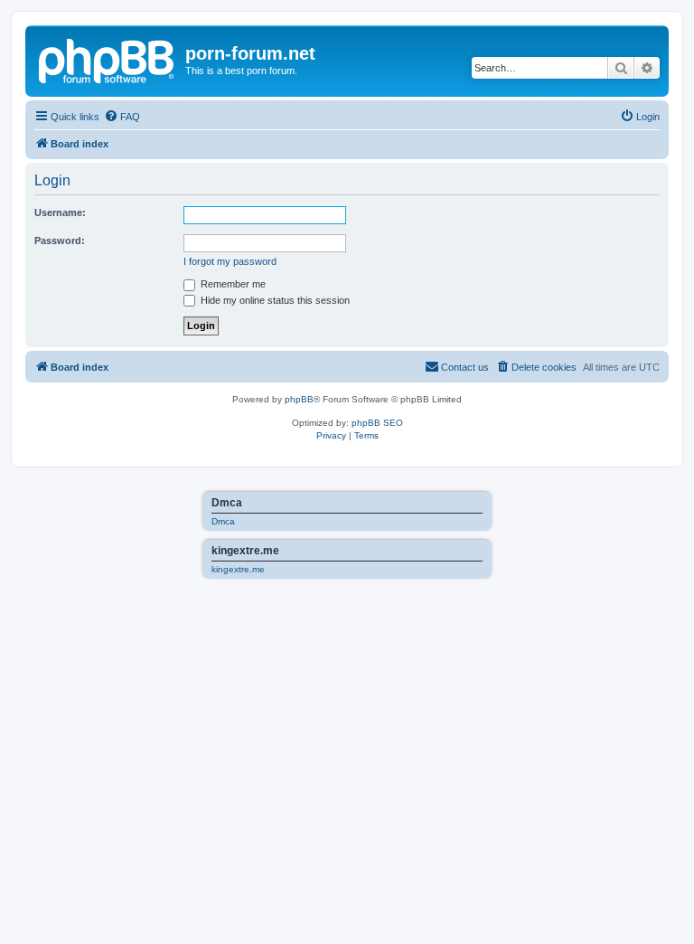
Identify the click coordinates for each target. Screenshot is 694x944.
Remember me (232, 283)
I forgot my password (230, 261)
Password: (59, 240)
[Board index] (107, 59)
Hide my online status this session (274, 300)
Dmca (223, 521)
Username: (60, 212)
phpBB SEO (377, 423)
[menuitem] (122, 116)
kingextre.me (238, 569)
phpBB (299, 399)
